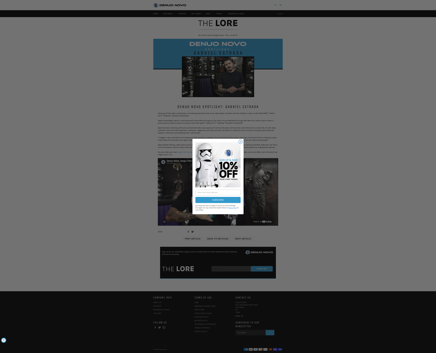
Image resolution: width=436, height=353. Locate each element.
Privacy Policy (232, 208)
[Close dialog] (241, 142)
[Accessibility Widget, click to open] (3, 340)
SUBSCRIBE (218, 200)
